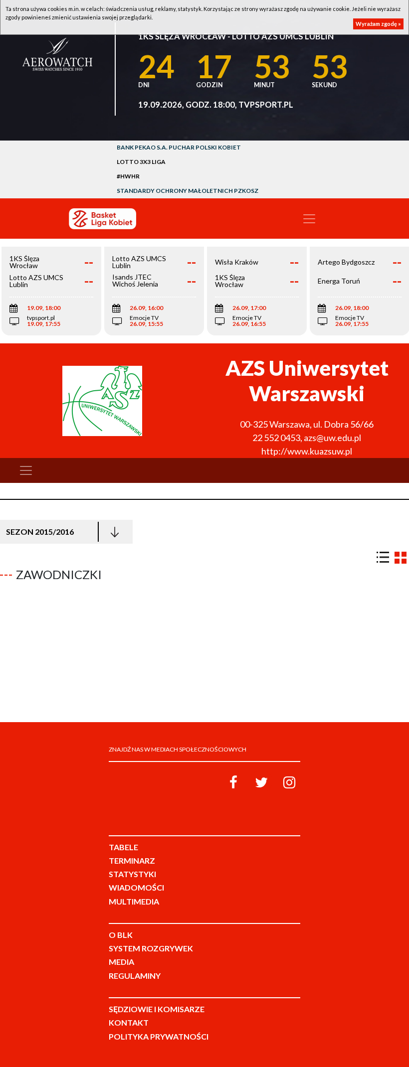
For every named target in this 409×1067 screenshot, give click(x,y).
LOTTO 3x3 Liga (141, 161)
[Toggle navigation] (309, 219)
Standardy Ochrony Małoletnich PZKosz (187, 190)
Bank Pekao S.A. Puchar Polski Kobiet (179, 147)
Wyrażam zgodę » (378, 23)
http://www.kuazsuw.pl (306, 451)
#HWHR (128, 176)
